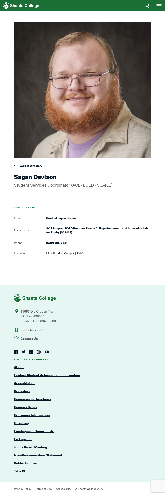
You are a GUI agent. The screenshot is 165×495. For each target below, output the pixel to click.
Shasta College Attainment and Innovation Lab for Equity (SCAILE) (97, 230)
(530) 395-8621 (57, 243)
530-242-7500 (32, 329)
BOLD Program (75, 228)
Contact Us (29, 338)
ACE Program (55, 228)
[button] (159, 6)
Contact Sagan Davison (61, 218)
